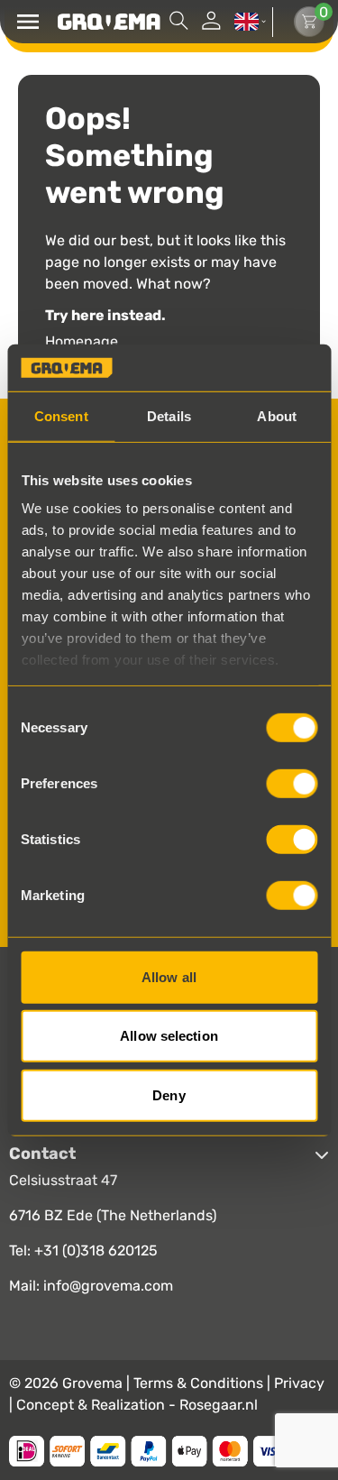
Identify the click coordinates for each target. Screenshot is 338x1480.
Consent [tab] (61, 416)
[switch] (291, 783)
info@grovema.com (108, 1286)
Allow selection (169, 1035)
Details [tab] (169, 416)
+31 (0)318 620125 (96, 1251)
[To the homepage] (109, 22)
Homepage (81, 343)
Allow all (169, 977)
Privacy (299, 1384)
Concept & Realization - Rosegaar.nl (137, 1405)
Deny (168, 1095)
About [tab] (277, 416)
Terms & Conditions (200, 1384)
